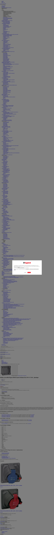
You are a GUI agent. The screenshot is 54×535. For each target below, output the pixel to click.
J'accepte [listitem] (29, 272)
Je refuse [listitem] (25, 272)
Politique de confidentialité (21, 267)
